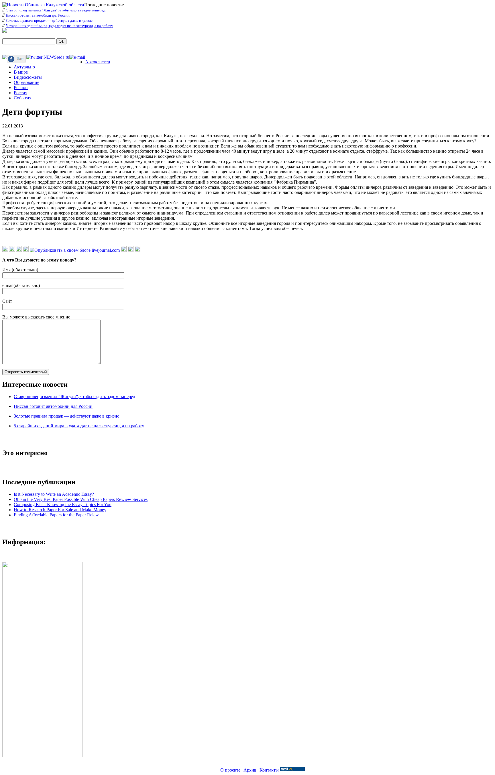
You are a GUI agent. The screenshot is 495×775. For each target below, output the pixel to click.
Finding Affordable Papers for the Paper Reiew (56, 514)
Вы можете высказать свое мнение (36, 316)
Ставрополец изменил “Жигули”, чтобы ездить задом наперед (55, 10)
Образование (26, 82)
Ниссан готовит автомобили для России (38, 15)
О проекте (230, 770)
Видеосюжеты (28, 77)
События (22, 97)
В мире (21, 72)
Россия (20, 92)
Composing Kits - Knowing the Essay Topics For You (62, 504)
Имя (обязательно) (20, 269)
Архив (249, 770)
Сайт (7, 301)
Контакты (270, 770)
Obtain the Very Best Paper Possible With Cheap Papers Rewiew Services (81, 499)
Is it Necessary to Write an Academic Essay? (54, 494)
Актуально (24, 66)
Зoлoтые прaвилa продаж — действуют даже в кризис (49, 20)
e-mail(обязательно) (21, 285)
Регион (21, 87)
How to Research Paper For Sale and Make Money (60, 509)
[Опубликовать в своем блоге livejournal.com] (75, 250)
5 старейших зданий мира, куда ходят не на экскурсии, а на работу (59, 25)
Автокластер (97, 61)
